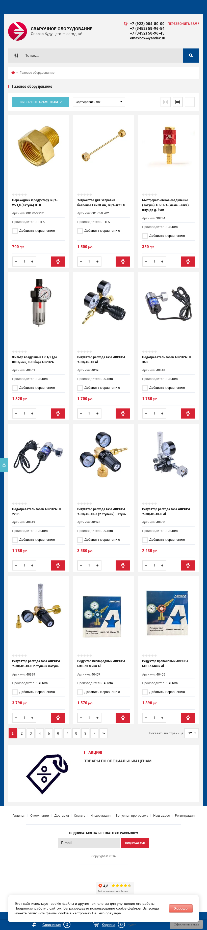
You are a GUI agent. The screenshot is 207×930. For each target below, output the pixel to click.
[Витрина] (166, 102)
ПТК (41, 222)
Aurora (173, 227)
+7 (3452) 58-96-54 (147, 28)
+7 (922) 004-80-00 (147, 23)
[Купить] (58, 261)
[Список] (178, 102)
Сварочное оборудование (61, 28)
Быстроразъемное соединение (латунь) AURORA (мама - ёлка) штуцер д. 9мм (165, 205)
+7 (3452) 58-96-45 (147, 33)
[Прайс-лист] (190, 102)
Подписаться (135, 843)
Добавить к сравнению (36, 230)
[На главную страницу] (17, 31)
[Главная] (13, 72)
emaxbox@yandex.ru (147, 38)
